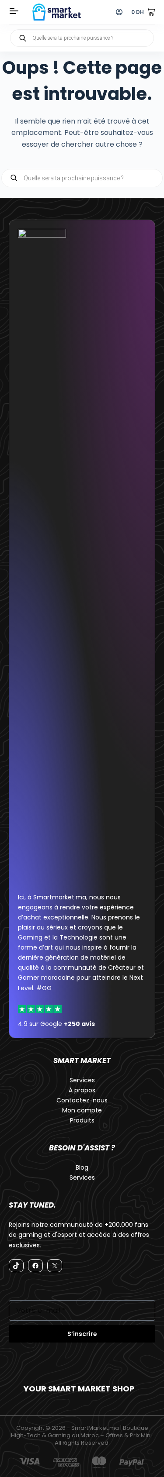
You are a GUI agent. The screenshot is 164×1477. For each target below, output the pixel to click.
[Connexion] (119, 12)
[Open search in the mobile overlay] (82, 38)
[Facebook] (35, 1265)
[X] (54, 1265)
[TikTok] (16, 1265)
